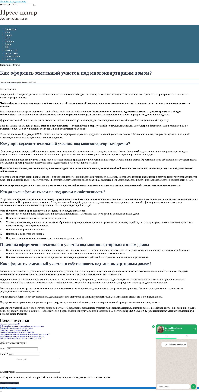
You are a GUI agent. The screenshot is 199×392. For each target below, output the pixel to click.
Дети (7, 37)
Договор (9, 40)
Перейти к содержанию (13, 1)
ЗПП (7, 46)
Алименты (10, 28)
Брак (7, 31)
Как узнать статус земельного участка (14, 330)
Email (4, 353)
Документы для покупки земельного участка (17, 332)
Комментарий (7, 371)
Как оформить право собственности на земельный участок (22, 336)
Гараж (8, 34)
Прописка (10, 58)
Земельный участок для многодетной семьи (16, 328)
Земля (8, 43)
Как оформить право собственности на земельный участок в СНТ (25, 334)
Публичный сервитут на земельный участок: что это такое (22, 326)
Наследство (11, 52)
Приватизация (12, 55)
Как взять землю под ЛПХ (10, 324)
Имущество (11, 49)
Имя (3, 348)
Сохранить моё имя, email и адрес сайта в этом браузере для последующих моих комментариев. (57, 377)
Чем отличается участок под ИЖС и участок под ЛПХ (20, 338)
